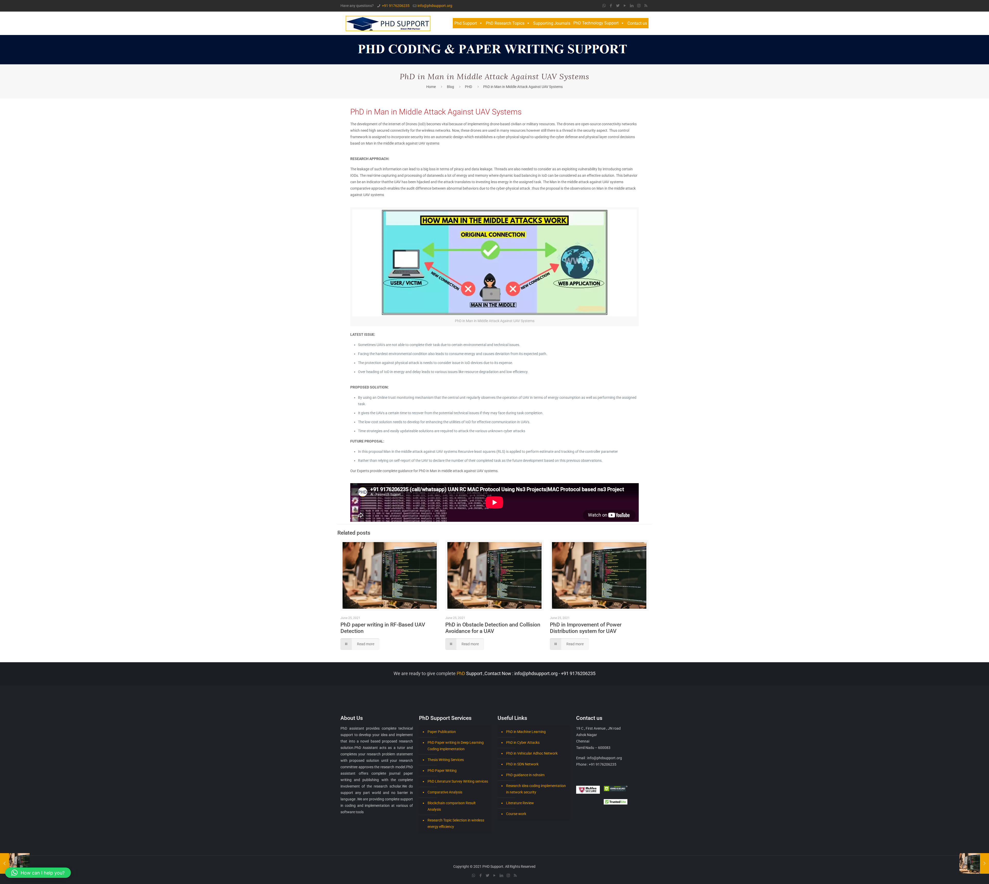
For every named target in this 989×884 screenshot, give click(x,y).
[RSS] (646, 5)
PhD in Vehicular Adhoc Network (532, 753)
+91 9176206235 (396, 6)
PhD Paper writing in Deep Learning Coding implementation (456, 745)
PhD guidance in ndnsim (525, 775)
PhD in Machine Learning (526, 732)
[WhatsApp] (604, 5)
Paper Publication (442, 732)
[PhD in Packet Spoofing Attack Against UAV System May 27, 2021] (974, 863)
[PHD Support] (388, 23)
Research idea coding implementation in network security (536, 789)
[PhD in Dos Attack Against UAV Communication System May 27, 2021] (15, 863)
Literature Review (520, 803)
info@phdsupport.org (434, 6)
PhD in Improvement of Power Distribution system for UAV (585, 628)
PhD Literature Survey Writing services (458, 781)
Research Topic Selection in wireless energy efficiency (456, 823)
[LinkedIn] (632, 5)
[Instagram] (639, 5)
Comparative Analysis (445, 792)
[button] (38, 873)
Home (431, 87)
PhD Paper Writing (442, 770)
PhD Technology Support (596, 23)
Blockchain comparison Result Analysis (452, 806)
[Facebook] (611, 5)
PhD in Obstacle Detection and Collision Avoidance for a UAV (492, 628)
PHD (468, 87)
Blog (450, 87)
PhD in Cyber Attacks (523, 742)
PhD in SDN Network (522, 764)
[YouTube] (625, 5)
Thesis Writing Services (446, 760)
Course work (516, 814)
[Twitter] (618, 5)
